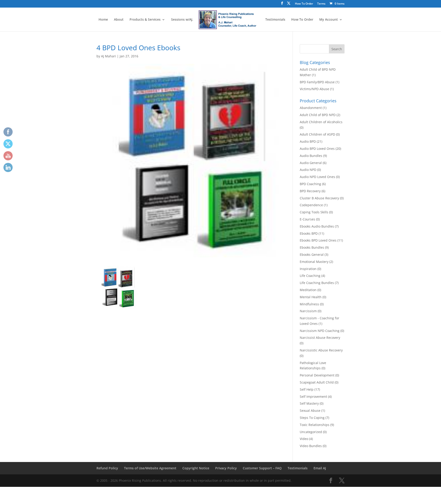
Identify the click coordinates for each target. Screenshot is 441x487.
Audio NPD (308, 169)
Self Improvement (313, 396)
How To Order (304, 4)
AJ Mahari (108, 56)
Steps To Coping (312, 417)
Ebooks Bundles (312, 247)
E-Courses (307, 219)
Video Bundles (311, 446)
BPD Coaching (310, 184)
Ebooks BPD (309, 233)
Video (304, 439)
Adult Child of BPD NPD (318, 115)
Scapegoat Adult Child (317, 382)
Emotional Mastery (314, 261)
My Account (328, 20)
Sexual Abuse (310, 410)
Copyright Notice (195, 468)
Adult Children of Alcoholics (321, 122)
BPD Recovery (310, 191)
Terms (321, 4)
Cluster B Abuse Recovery (319, 198)
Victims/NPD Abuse (314, 89)
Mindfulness (309, 304)
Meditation (308, 290)
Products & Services (145, 20)
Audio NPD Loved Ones (317, 177)
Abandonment (311, 108)
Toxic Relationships (314, 425)
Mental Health (311, 297)
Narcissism (308, 311)
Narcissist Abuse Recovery (320, 337)
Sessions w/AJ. (182, 20)
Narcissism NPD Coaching (319, 330)
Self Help (307, 389)
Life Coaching (310, 275)
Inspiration (308, 269)
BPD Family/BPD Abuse (317, 82)
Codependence (311, 205)
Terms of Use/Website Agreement (150, 468)
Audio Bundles (311, 155)
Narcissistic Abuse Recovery (321, 350)
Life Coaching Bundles (317, 283)
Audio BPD (308, 141)
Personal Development (317, 375)
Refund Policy (107, 468)
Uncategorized (311, 432)
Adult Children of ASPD (317, 134)
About (119, 20)
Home (103, 20)
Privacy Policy (226, 468)
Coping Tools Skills (314, 212)
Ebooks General (312, 254)
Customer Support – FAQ (262, 468)
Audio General (311, 163)
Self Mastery (309, 403)
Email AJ (320, 468)
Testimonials (275, 20)
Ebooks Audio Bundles (317, 226)
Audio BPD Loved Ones (317, 148)
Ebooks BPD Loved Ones (318, 240)
